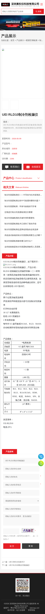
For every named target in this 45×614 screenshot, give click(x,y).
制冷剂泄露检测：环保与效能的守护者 (20, 206)
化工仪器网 (20, 610)
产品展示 (20, 40)
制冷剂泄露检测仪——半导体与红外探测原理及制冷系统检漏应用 (23, 195)
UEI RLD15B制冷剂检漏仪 (19, 565)
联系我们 (14, 167)
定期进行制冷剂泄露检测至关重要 (18, 212)
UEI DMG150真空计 (17, 562)
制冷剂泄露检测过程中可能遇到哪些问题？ (22, 201)
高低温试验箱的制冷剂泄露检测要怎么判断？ (23, 235)
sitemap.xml (34, 608)
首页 (12, 40)
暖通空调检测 (31, 40)
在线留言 (35, 167)
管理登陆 (31, 610)
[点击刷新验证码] (28, 531)
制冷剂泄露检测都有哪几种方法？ (18, 241)
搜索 (39, 11)
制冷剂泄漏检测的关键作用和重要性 (19, 218)
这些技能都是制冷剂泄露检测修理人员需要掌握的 (23, 247)
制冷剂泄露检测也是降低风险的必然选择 (21, 229)
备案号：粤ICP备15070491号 (15, 608)
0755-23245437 (41, 456)
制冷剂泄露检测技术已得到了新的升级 (20, 224)
